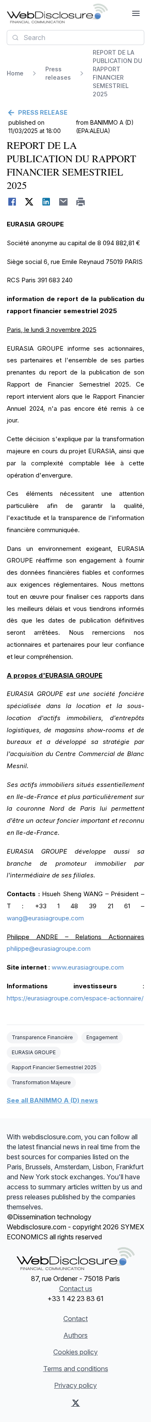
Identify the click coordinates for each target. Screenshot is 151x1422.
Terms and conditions (75, 1368)
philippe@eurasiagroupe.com (49, 948)
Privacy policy (75, 1385)
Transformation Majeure (41, 1082)
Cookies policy (75, 1352)
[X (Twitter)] (75, 1403)
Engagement (102, 1037)
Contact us (75, 1288)
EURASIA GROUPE (34, 1052)
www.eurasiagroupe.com (88, 967)
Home (15, 73)
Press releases (58, 73)
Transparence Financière (42, 1037)
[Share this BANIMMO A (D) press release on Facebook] (12, 202)
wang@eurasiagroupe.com (45, 918)
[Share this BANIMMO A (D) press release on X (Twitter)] (29, 202)
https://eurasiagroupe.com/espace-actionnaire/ (75, 998)
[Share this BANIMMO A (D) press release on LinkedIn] (46, 202)
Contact (75, 1318)
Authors (75, 1335)
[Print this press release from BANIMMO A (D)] (81, 202)
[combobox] (75, 37)
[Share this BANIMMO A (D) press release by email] (63, 202)
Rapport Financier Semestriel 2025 (54, 1067)
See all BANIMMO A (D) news (52, 1100)
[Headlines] (57, 13)
